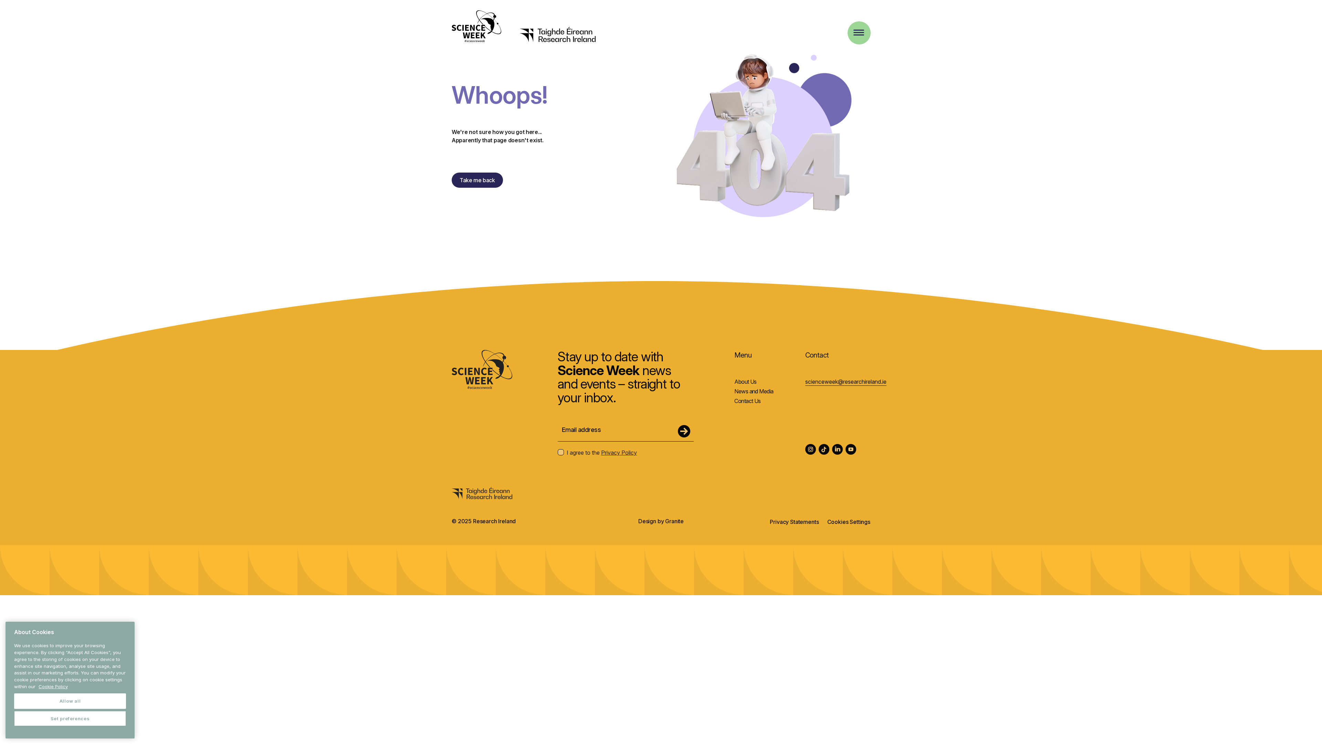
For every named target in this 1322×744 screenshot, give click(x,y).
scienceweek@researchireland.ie (845, 381)
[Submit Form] (684, 431)
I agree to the (602, 452)
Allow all (70, 701)
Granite (674, 521)
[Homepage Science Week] (476, 27)
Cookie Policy (53, 686)
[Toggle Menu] (858, 32)
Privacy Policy (619, 452)
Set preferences (70, 718)
